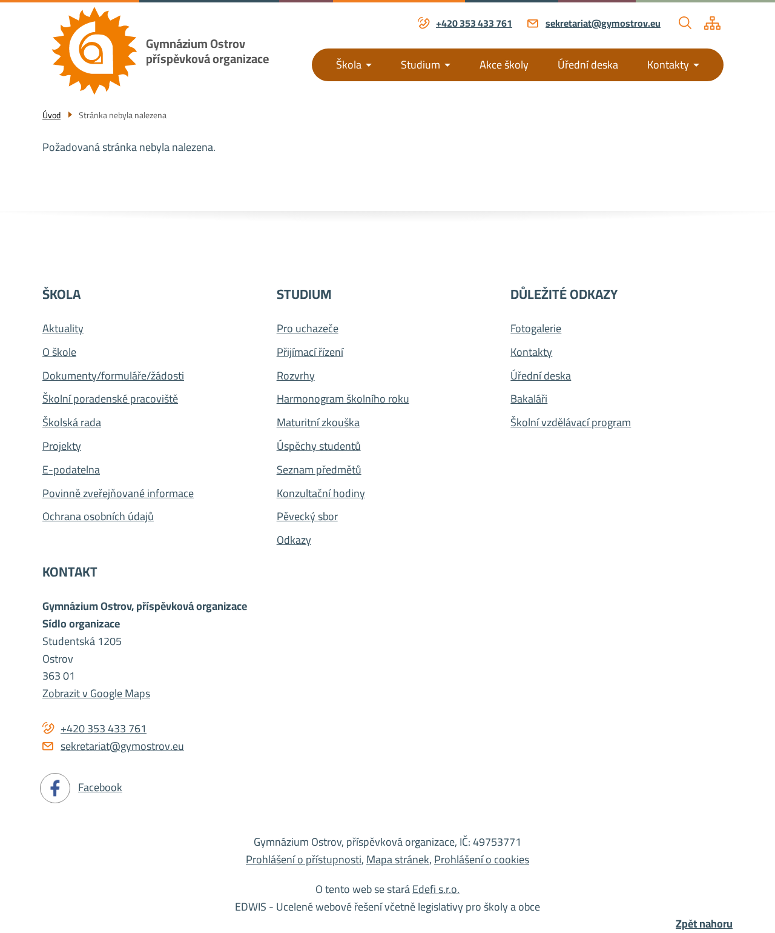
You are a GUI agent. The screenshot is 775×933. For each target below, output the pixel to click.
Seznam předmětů (319, 470)
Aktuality (63, 329)
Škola (348, 65)
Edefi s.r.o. (436, 889)
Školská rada (71, 423)
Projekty (61, 446)
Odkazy (294, 540)
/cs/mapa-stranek (712, 23)
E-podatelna (71, 470)
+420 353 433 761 (474, 24)
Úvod (51, 115)
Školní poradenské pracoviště (110, 399)
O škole (59, 352)
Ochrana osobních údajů (98, 517)
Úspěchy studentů (319, 446)
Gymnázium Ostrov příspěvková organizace (207, 51)
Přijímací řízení (310, 352)
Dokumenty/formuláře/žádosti (113, 376)
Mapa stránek (397, 859)
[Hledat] (685, 23)
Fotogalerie (535, 329)
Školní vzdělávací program (570, 423)
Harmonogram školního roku (343, 399)
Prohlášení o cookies (481, 859)
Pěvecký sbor (307, 517)
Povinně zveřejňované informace (118, 494)
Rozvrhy (296, 376)
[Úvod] (94, 51)
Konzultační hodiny (321, 494)
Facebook (100, 787)
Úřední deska (588, 65)
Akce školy (504, 65)
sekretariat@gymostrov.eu (603, 24)
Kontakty (668, 65)
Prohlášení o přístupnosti (303, 859)
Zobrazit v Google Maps (96, 693)
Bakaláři (528, 399)
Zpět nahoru (704, 924)
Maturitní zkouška (318, 423)
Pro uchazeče (307, 329)
